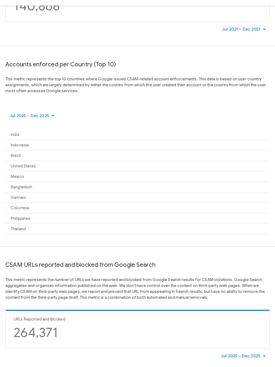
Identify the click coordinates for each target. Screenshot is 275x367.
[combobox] (245, 29)
